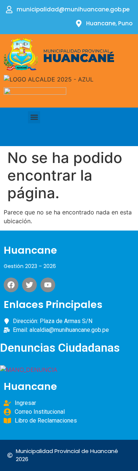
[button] (34, 117)
